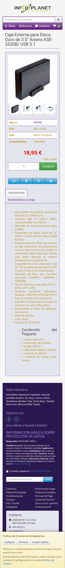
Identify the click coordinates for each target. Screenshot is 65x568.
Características (16, 192)
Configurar (10, 542)
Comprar (48, 166)
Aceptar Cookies (40, 542)
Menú (11, 26)
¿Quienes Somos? (45, 499)
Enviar (48, 479)
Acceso (27, 26)
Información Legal (45, 488)
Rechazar (23, 542)
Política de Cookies (45, 492)
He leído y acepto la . (30, 471)
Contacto (44, 26)
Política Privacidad (16, 492)
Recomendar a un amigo (21, 199)
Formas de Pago (44, 496)
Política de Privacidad (21, 464)
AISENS (38, 122)
